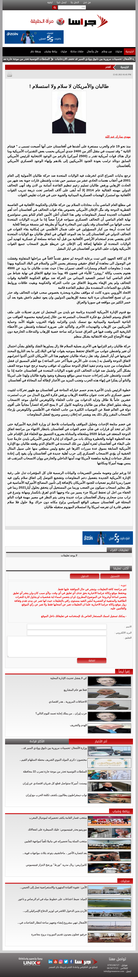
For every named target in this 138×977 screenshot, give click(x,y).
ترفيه (50, 2)
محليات (118, 51)
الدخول (85, 576)
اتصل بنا (75, 2)
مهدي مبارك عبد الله (118, 136)
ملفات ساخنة (76, 51)
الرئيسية (130, 51)
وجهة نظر (35, 51)
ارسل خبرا (61, 2)
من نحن (87, 2)
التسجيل (114, 576)
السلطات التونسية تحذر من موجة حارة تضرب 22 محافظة (35, 58)
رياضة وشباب (50, 51)
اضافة (92, 660)
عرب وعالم (107, 51)
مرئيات (64, 51)
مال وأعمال (92, 51)
